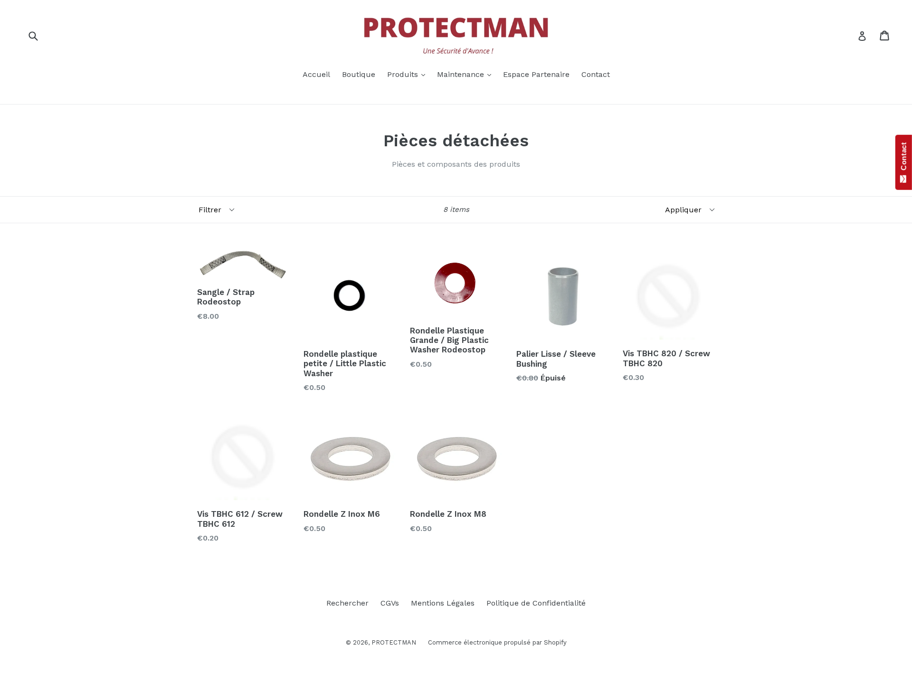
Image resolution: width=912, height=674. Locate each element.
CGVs (389, 603)
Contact (595, 74)
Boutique (358, 74)
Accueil (316, 74)
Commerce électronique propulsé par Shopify (497, 642)
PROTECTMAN (393, 642)
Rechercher (347, 603)
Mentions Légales (443, 603)
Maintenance (466, 74)
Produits (408, 74)
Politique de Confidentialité (536, 603)
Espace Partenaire (536, 74)
